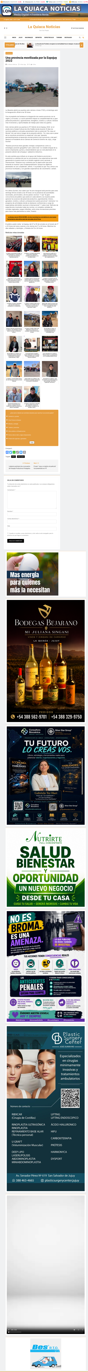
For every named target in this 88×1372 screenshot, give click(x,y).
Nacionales (29, 37)
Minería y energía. (13, 423)
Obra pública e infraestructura (16, 431)
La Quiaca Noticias (44, 26)
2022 (13, 456)
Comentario (11, 490)
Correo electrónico (13, 519)
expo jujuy (21, 456)
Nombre (10, 511)
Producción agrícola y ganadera (17, 438)
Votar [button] (31, 442)
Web (8, 526)
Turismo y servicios (13, 427)
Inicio (14, 37)
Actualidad (9, 53)
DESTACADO (68, 37)
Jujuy (20, 37)
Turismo (59, 37)
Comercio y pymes (13, 416)
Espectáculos (49, 37)
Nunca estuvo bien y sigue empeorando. (19, 435)
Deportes (38, 37)
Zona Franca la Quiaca (14, 420)
